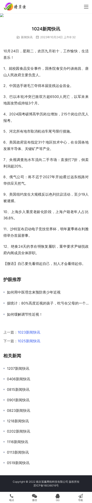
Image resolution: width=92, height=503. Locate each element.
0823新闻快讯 (18, 410)
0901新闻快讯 (18, 400)
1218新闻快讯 (18, 421)
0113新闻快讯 (18, 452)
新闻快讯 (27, 37)
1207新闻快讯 (18, 368)
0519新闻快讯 (18, 463)
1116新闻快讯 (17, 442)
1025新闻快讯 (29, 341)
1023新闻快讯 (29, 332)
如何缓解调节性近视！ (25, 314)
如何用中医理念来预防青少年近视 (34, 292)
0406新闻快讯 (18, 379)
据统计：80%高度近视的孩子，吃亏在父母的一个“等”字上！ (48, 303)
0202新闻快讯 (18, 431)
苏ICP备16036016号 (46, 485)
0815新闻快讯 (18, 389)
